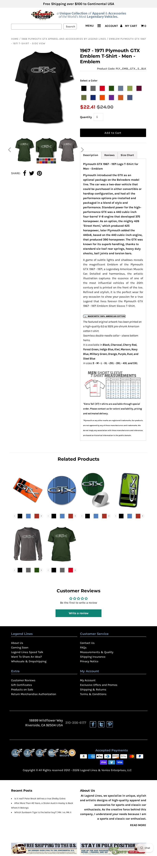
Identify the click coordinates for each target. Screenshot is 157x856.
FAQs (83, 647)
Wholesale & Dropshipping (28, 661)
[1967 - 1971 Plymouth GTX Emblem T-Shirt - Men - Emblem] (61, 562)
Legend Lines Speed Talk (27, 652)
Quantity (86, 117)
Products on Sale (22, 689)
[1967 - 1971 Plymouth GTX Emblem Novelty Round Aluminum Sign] (61, 508)
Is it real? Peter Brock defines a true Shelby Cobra (39, 798)
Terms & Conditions (93, 694)
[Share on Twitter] (31, 173)
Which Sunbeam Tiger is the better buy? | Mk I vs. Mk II (42, 812)
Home (15, 38)
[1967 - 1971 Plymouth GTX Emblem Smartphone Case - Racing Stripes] (129, 508)
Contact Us (87, 643)
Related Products (78, 459)
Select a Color (88, 80)
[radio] (84, 88)
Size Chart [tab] (127, 155)
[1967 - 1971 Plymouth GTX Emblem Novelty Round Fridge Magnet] (95, 508)
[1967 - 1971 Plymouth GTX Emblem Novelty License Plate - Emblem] (27, 508)
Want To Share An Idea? (26, 656)
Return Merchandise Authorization (33, 694)
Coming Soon (19, 647)
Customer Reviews (23, 680)
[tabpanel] (113, 300)
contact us (103, 408)
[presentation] (41, 516)
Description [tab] (90, 155)
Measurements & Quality (96, 652)
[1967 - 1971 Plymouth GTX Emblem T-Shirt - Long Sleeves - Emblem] (27, 562)
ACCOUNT (112, 26)
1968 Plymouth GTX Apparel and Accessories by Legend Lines (63, 38)
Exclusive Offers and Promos (98, 685)
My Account (88, 680)
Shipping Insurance (92, 656)
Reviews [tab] (109, 155)
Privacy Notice (89, 661)
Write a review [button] (78, 613)
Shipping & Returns (93, 689)
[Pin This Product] (39, 173)
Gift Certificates (21, 685)
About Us (17, 643)
